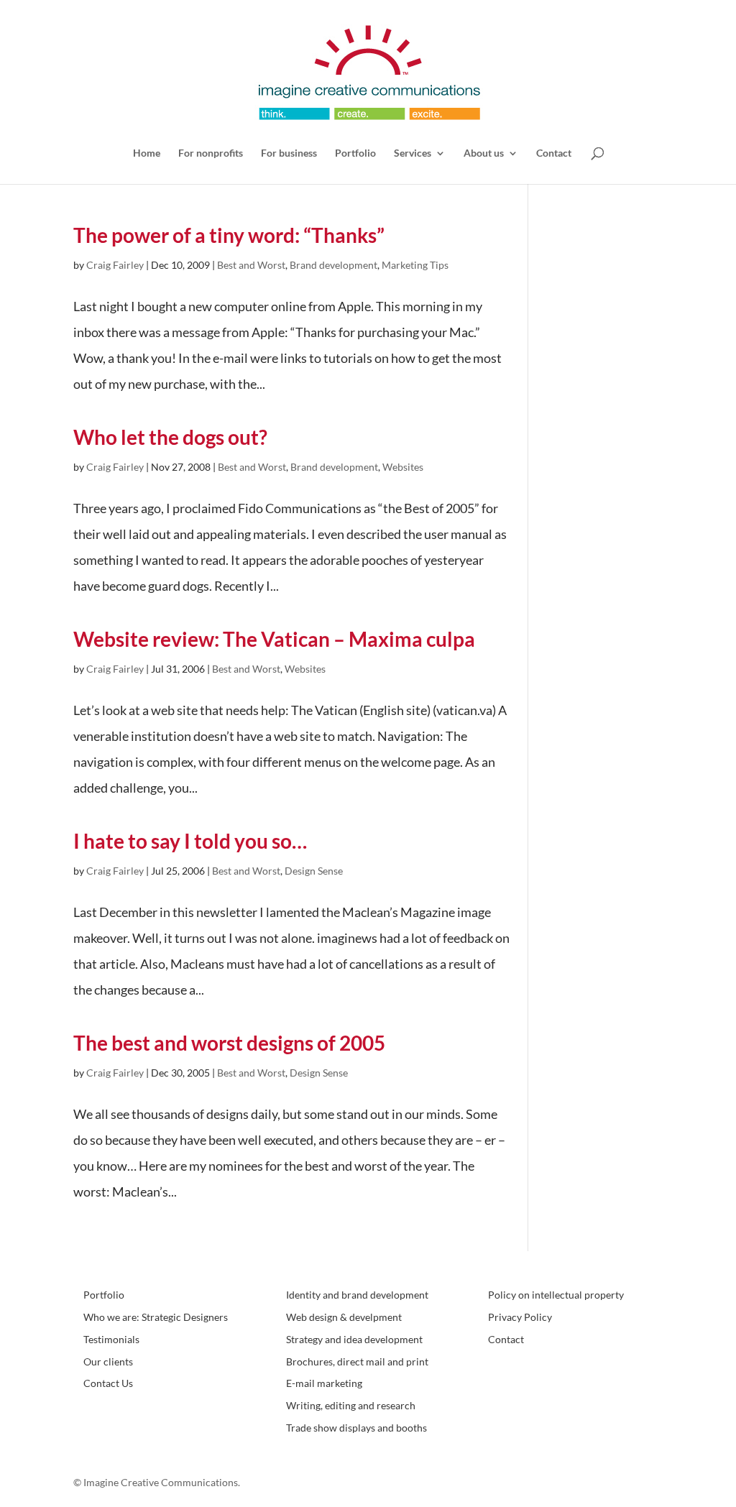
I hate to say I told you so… (190, 841)
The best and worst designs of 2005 (229, 1043)
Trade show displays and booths (356, 1427)
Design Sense (314, 871)
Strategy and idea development (354, 1339)
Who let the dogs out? (170, 437)
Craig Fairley (115, 265)
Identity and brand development (357, 1295)
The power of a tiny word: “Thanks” (229, 235)
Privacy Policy (520, 1317)
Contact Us (108, 1383)
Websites (402, 467)
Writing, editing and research (350, 1405)
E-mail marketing (324, 1383)
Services (412, 153)
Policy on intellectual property (556, 1295)
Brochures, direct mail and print (357, 1361)
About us (484, 153)
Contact (553, 153)
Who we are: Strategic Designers (155, 1317)
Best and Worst (251, 265)
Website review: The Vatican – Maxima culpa (274, 639)
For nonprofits (210, 153)
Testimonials (111, 1339)
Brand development (333, 265)
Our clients (108, 1361)
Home (146, 153)
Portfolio (355, 153)
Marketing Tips (415, 265)
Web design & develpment (344, 1317)
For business (289, 153)
